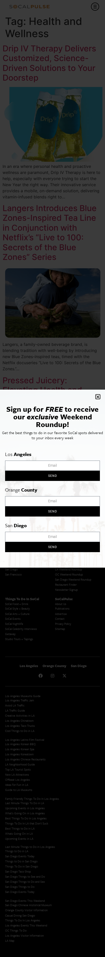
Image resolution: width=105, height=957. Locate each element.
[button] (98, 397)
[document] (52, 478)
